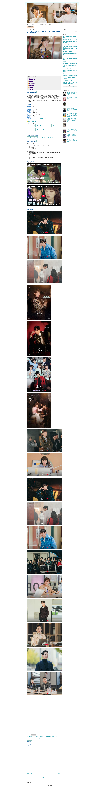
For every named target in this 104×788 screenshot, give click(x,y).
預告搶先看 (31, 85)
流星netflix (57, 738)
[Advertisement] (44, 67)
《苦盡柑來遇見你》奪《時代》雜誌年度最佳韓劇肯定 (72, 130)
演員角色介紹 (32, 83)
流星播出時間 (40, 738)
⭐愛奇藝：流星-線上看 (31, 121)
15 (40, 129)
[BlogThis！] (32, 735)
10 (56, 125)
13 (34, 129)
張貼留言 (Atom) (45, 777)
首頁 (43, 773)
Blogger (54, 785)
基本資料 (31, 81)
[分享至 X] (33, 735)
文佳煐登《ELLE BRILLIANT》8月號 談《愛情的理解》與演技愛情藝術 (70, 83)
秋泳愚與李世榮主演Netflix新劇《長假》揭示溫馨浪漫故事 (72, 109)
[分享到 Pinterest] (35, 735)
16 (43, 129)
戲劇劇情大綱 (32, 79)
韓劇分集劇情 (30, 26)
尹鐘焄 (41, 118)
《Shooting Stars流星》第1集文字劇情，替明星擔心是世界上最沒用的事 (40, 137)
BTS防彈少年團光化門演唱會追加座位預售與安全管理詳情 (72, 93)
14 (37, 129)
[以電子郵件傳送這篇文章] (31, 735)
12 (31, 129)
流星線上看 (45, 738)
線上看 (30, 78)
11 (27, 129)
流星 (42, 736)
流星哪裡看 (46, 736)
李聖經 (34, 118)
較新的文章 (29, 773)
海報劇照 (31, 89)
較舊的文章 (58, 773)
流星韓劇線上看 (51, 738)
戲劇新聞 (31, 87)
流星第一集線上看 (51, 736)
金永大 (37, 118)
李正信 (45, 118)
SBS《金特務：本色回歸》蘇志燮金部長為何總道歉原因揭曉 (72, 140)
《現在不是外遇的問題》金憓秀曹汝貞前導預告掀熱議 (72, 135)
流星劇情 (35, 738)
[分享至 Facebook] (34, 735)
